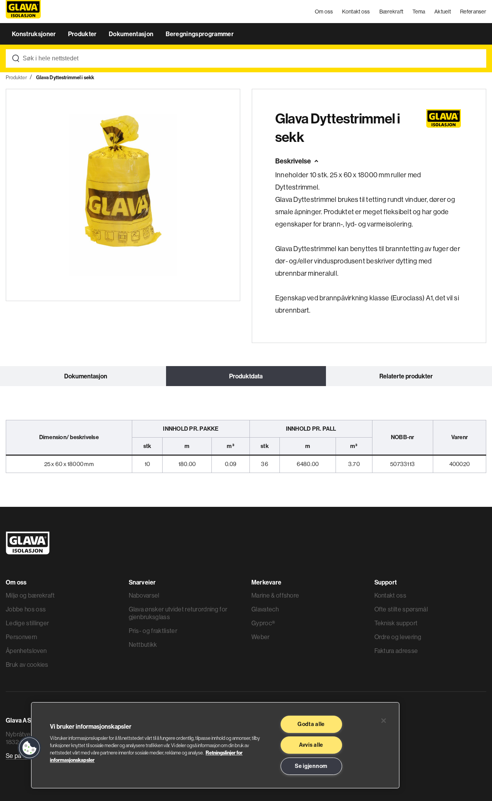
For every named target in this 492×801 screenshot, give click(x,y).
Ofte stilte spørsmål (401, 609)
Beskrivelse (293, 161)
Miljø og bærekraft (30, 595)
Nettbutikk (143, 644)
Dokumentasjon (132, 34)
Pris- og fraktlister (153, 630)
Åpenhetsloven (26, 650)
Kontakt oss (356, 11)
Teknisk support (396, 623)
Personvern (21, 637)
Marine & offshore (275, 595)
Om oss (324, 11)
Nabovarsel (144, 595)
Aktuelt (442, 11)
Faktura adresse (396, 650)
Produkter (83, 34)
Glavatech (265, 609)
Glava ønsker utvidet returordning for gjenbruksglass (178, 613)
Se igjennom (311, 766)
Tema (418, 11)
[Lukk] (383, 720)
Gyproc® (263, 623)
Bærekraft (391, 11)
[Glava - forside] (23, 11)
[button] (29, 748)
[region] (215, 745)
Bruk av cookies (27, 664)
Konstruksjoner (34, 34)
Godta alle (311, 724)
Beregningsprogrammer (200, 34)
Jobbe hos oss (26, 609)
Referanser (473, 11)
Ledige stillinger (27, 623)
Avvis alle (311, 744)
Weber (260, 637)
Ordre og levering (397, 637)
